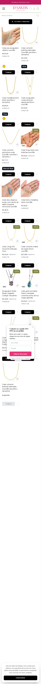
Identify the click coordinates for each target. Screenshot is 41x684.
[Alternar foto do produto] (17, 42)
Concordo (20, 678)
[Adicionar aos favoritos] (18, 72)
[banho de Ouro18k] (4, 66)
